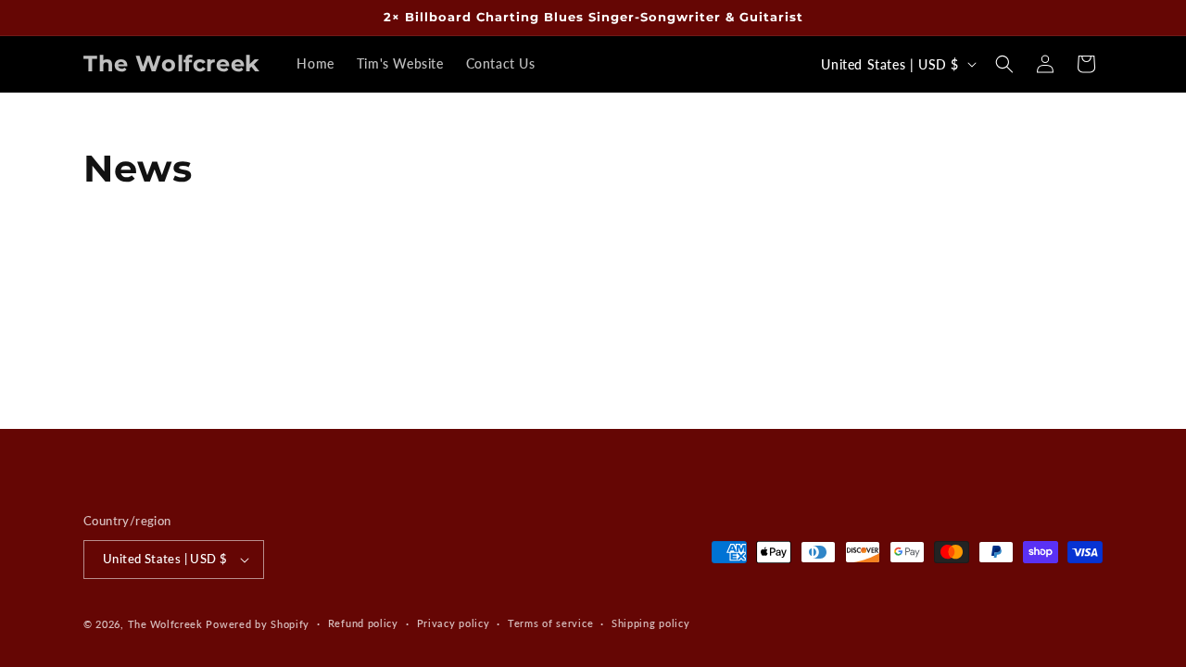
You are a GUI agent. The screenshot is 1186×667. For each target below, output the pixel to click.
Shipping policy (651, 623)
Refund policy (363, 623)
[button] (1004, 64)
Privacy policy (453, 623)
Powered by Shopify (257, 624)
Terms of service (550, 623)
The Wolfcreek (165, 624)
